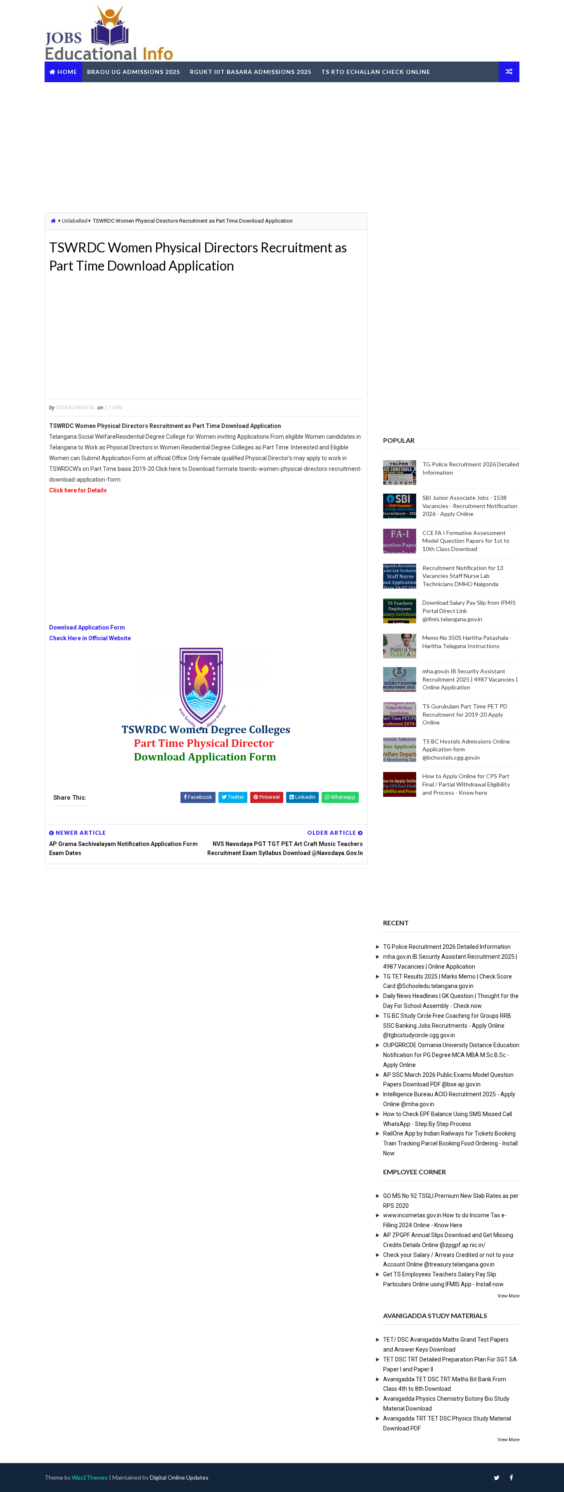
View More (508, 1296)
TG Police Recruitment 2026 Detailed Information (447, 946)
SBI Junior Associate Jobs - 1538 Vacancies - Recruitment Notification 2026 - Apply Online (469, 505)
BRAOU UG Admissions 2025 (133, 71)
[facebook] (511, 1477)
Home (67, 71)
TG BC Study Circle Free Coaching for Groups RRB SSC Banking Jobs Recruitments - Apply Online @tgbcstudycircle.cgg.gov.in (447, 1025)
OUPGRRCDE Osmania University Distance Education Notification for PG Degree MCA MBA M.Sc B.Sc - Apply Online (451, 1055)
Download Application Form (87, 627)
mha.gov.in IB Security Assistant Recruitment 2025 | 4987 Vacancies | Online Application (470, 679)
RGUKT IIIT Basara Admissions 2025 (250, 71)
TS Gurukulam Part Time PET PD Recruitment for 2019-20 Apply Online (464, 714)
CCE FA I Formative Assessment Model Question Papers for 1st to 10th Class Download (465, 540)
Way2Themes (90, 1477)
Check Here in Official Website (90, 638)
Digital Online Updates (179, 1477)
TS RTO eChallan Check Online (375, 71)
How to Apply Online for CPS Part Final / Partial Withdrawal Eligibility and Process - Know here (466, 784)
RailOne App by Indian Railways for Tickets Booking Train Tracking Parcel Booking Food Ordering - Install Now (450, 1143)
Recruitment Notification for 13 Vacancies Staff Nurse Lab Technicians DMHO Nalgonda (462, 575)
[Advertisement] (282, 146)
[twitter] (497, 1477)
